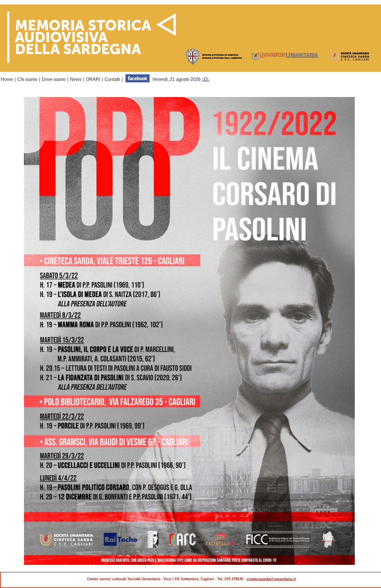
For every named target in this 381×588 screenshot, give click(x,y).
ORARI (93, 79)
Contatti (112, 79)
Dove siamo (54, 79)
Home (7, 79)
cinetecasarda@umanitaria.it (271, 579)
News (75, 79)
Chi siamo (27, 79)
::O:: (205, 79)
